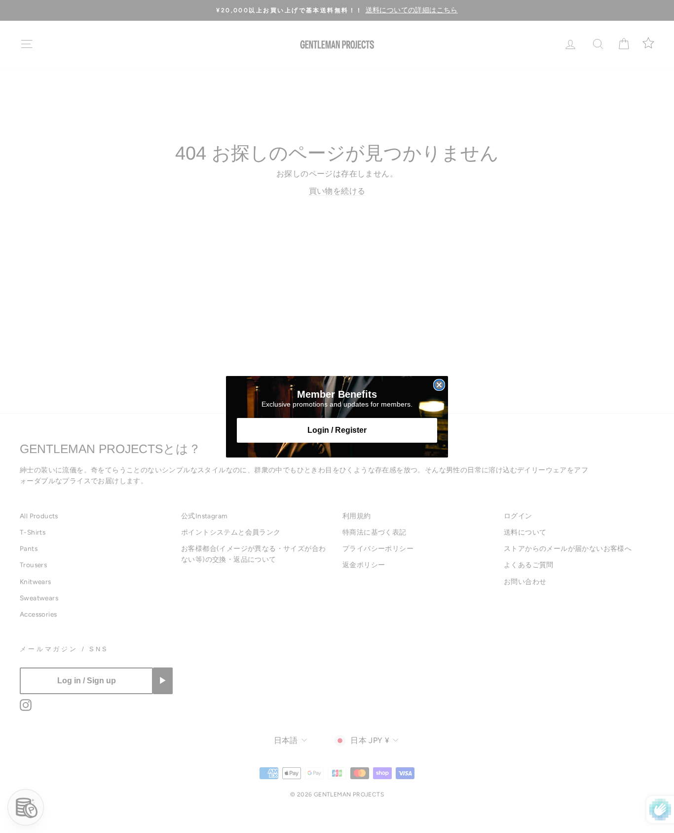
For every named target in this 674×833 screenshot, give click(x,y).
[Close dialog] (439, 385)
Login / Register (337, 430)
